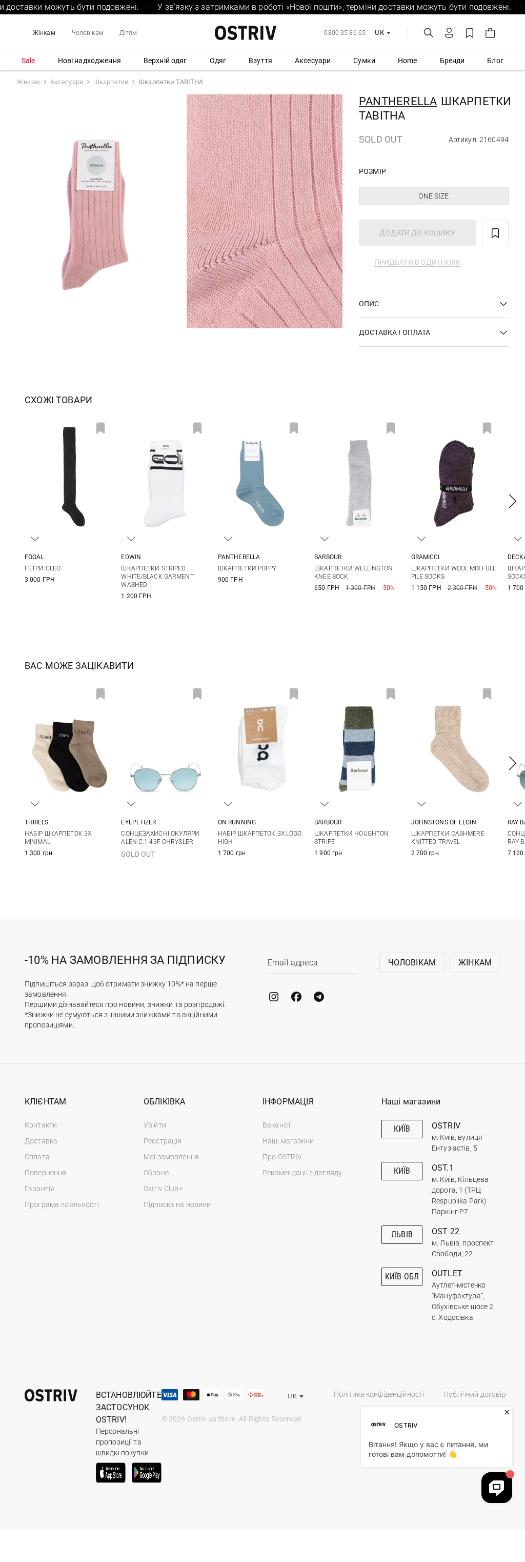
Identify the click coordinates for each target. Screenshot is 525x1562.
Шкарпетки (110, 82)
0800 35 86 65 (345, 32)
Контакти (41, 1125)
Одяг (218, 60)
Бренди (452, 60)
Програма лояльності (62, 1204)
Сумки (364, 60)
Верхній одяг (165, 60)
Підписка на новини (177, 1204)
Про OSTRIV (282, 1157)
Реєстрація (162, 1141)
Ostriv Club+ (163, 1188)
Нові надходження (89, 60)
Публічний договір (474, 1394)
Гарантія (39, 1188)
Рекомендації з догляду (302, 1173)
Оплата (37, 1157)
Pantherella (398, 101)
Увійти (155, 1125)
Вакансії (276, 1125)
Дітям (128, 32)
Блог (495, 60)
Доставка (41, 1141)
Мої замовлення (171, 1157)
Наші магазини (288, 1141)
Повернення (45, 1173)
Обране (156, 1173)
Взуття (260, 60)
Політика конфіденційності (379, 1394)
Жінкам (44, 32)
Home (407, 60)
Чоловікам (87, 32)
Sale (28, 60)
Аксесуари (313, 60)
